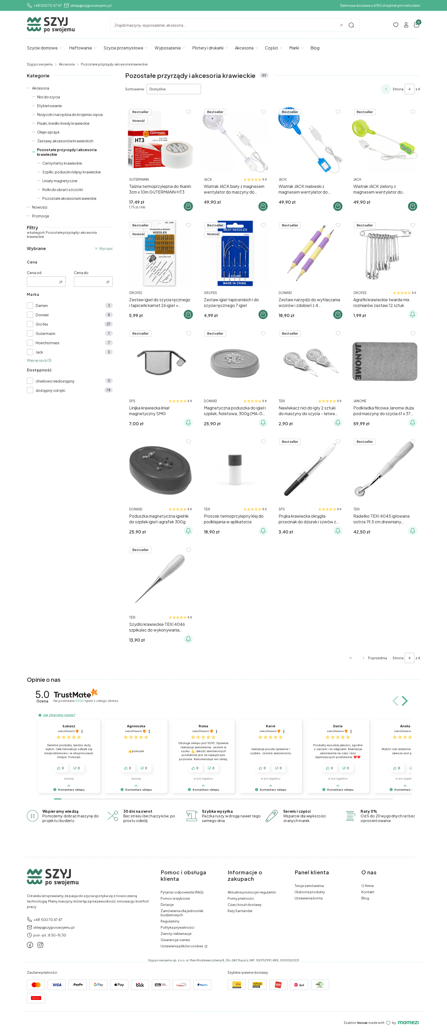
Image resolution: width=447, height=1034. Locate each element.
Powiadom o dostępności (412, 314)
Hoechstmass (47, 342)
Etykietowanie (49, 105)
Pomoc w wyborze (175, 898)
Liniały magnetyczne (59, 180)
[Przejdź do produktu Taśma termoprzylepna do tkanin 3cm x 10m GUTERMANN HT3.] (160, 139)
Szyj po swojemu (40, 64)
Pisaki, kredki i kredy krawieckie (63, 123)
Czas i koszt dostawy (245, 905)
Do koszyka (188, 206)
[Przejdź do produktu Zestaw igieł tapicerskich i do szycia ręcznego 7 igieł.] (235, 253)
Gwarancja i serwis (175, 940)
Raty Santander (240, 911)
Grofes (42, 324)
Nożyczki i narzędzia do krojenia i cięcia (70, 114)
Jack (39, 352)
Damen (42, 305)
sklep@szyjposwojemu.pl (90, 5)
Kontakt (367, 892)
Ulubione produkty (310, 892)
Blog (365, 898)
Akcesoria (67, 64)
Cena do (81, 272)
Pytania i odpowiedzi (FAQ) (182, 892)
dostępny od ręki (50, 390)
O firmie (367, 886)
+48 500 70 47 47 (47, 5)
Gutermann (45, 333)
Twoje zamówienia (309, 886)
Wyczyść (106, 249)
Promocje (40, 216)
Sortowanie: (135, 89)
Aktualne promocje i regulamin (252, 892)
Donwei (42, 314)
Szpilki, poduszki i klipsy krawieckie (71, 172)
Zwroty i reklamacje (176, 934)
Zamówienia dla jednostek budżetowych (182, 913)
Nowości (39, 207)
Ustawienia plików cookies (182, 946)
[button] (351, 25)
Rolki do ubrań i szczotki (62, 189)
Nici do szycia (48, 96)
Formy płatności (241, 898)
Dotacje (167, 905)
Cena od (34, 272)
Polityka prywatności (177, 927)
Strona (398, 89)
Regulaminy (170, 921)
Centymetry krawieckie (62, 163)
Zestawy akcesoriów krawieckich (65, 140)
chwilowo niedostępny (55, 381)
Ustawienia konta (309, 898)
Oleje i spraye (48, 132)
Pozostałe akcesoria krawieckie (69, 198)
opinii (97, 701)
